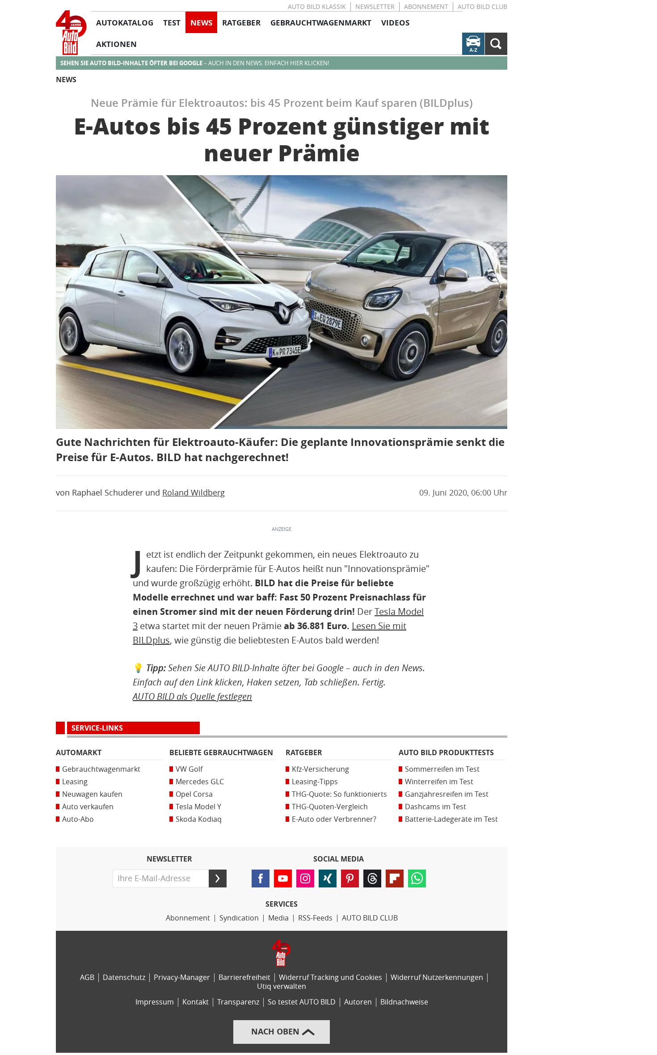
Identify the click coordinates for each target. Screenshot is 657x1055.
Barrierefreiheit (244, 977)
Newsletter (375, 7)
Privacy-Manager (182, 977)
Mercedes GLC (200, 782)
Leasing (75, 782)
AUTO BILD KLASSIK (317, 7)
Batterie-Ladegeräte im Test (451, 819)
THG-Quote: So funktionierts (339, 794)
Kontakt (195, 1002)
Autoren (358, 1002)
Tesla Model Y (198, 807)
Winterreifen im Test (439, 782)
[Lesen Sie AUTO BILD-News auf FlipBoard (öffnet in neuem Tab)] (395, 878)
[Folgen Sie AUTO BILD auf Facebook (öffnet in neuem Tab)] (261, 878)
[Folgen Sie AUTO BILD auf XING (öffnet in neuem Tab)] (328, 878)
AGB (87, 977)
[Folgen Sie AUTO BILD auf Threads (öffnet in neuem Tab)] (372, 878)
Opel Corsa (194, 794)
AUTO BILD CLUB (482, 7)
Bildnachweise (404, 1002)
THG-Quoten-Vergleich (330, 807)
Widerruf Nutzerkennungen (437, 977)
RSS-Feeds (315, 918)
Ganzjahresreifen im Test (447, 794)
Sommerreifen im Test (442, 769)
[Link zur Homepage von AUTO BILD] (71, 32)
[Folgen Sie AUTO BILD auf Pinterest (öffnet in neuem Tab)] (350, 878)
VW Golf (189, 769)
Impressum (154, 1002)
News (66, 80)
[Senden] (218, 878)
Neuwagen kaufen (92, 794)
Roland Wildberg (193, 493)
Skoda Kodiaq (199, 819)
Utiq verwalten (281, 986)
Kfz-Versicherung (320, 769)
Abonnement (426, 7)
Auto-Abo (78, 819)
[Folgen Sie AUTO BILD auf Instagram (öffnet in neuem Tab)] (305, 878)
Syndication (239, 918)
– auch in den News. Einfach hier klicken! (194, 63)
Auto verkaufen (88, 807)
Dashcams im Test (435, 807)
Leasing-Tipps (315, 782)
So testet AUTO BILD (302, 1002)
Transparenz (238, 1002)
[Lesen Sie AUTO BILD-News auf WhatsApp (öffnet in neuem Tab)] (417, 878)
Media (278, 918)
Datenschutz (124, 977)
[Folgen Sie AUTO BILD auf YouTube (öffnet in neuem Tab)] (283, 878)
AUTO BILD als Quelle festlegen (192, 696)
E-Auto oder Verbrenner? (334, 819)
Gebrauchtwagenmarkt (101, 769)
